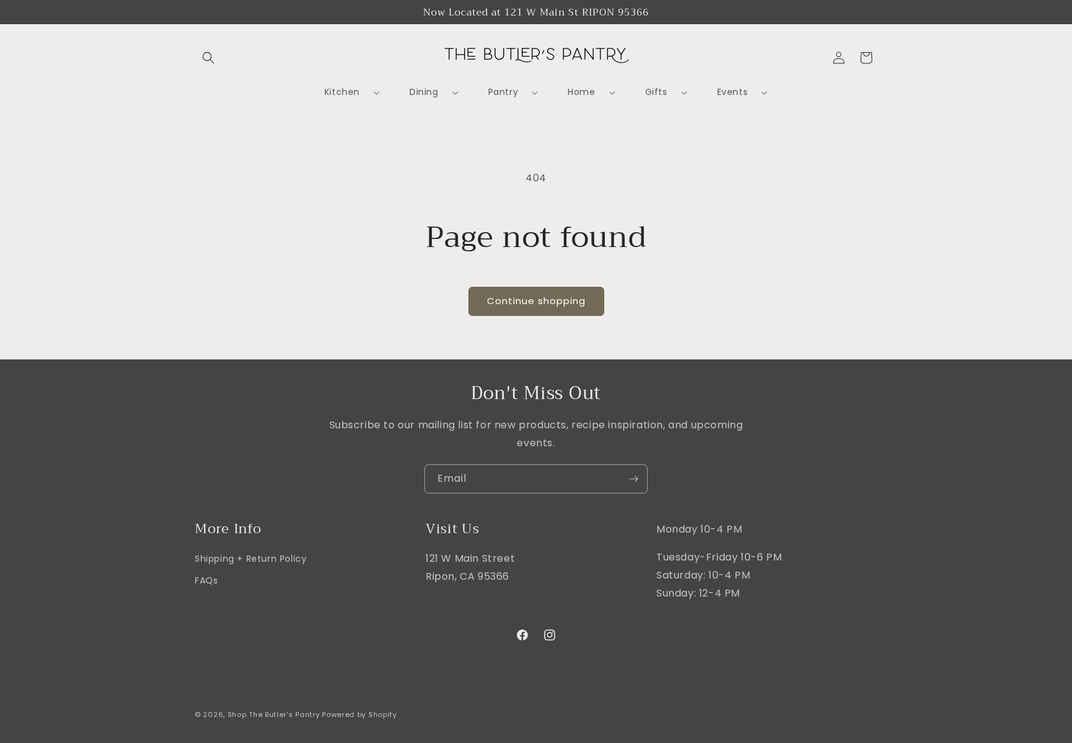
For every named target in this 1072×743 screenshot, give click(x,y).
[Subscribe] (633, 478)
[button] (208, 57)
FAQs (206, 581)
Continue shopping (536, 300)
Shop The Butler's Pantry (274, 714)
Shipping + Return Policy (250, 558)
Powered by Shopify (359, 714)
